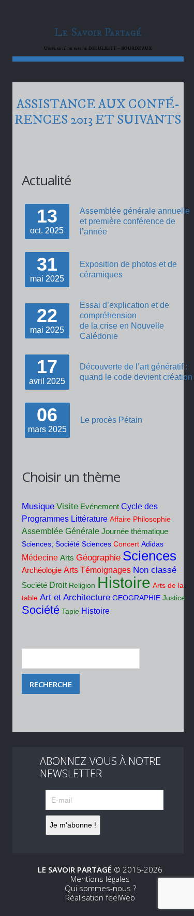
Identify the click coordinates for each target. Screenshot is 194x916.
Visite (67, 506)
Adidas (152, 544)
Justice (173, 598)
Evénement (99, 507)
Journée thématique (134, 531)
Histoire (124, 582)
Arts (67, 558)
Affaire (120, 519)
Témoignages (105, 570)
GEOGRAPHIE (136, 598)
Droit (58, 585)
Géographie (98, 558)
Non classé (154, 570)
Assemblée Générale (60, 531)
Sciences (96, 544)
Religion (82, 585)
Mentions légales (100, 879)
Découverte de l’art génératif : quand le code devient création (136, 371)
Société (34, 585)
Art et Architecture (75, 597)
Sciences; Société (51, 544)
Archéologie (42, 570)
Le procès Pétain (111, 420)
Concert (126, 544)
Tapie (70, 611)
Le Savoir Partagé (98, 32)
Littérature (89, 518)
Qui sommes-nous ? (100, 888)
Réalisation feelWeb (100, 897)
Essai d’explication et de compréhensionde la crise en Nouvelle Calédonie (124, 321)
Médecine (40, 557)
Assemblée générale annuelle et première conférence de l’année (135, 221)
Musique (38, 506)
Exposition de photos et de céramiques (128, 269)
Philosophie (152, 519)
